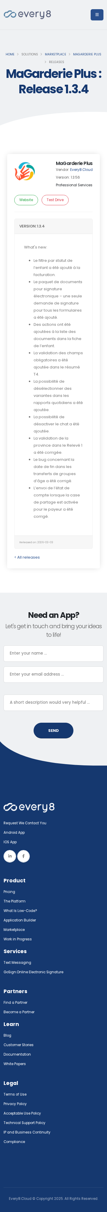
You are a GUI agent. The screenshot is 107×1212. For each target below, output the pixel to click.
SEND (53, 730)
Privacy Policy (15, 1104)
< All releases (27, 557)
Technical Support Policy (24, 1122)
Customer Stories (19, 1045)
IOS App (11, 842)
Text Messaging (17, 962)
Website (26, 200)
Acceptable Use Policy (22, 1113)
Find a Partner (15, 1002)
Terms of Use (15, 1094)
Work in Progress (18, 939)
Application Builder (20, 920)
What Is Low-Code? (20, 910)
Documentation (17, 1054)
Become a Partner (19, 1012)
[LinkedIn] (9, 856)
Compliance (14, 1141)
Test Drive (55, 200)
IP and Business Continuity (27, 1132)
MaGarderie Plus (87, 54)
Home (10, 54)
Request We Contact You (25, 823)
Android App (14, 832)
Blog (7, 1035)
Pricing (9, 891)
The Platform (15, 901)
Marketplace (55, 54)
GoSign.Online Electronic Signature (33, 972)
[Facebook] (23, 856)
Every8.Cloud (81, 169)
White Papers (15, 1064)
